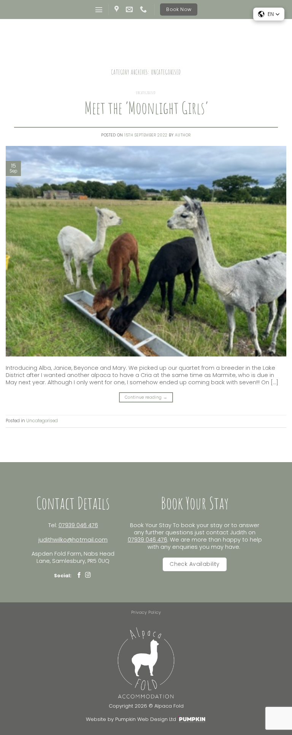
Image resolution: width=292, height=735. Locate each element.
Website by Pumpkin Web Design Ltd (131, 719)
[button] (99, 9)
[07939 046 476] (144, 9)
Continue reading (146, 397)
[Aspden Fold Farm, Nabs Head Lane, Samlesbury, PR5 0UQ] (117, 9)
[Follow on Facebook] (79, 575)
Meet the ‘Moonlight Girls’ (146, 107)
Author (183, 135)
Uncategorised (146, 92)
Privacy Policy (146, 612)
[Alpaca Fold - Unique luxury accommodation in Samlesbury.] (146, 38)
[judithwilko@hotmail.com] (130, 9)
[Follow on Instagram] (88, 575)
